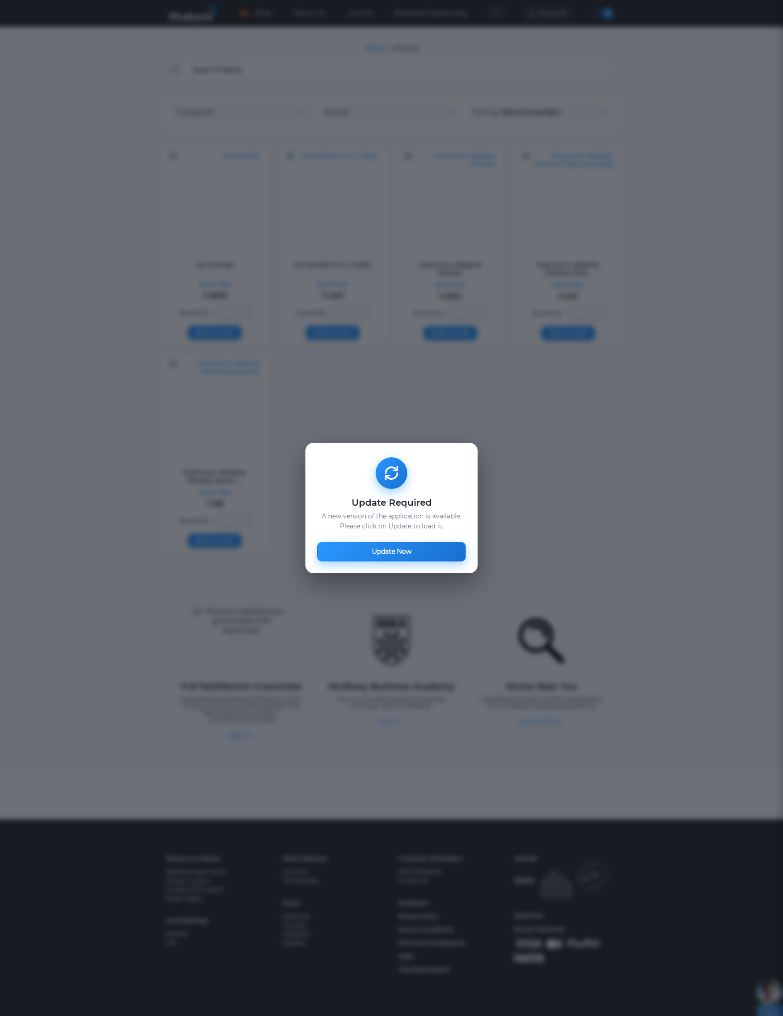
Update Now (391, 551)
